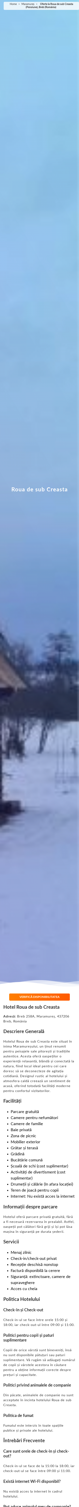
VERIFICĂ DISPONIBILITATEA (39, 997)
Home (13, 4)
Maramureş (27, 4)
